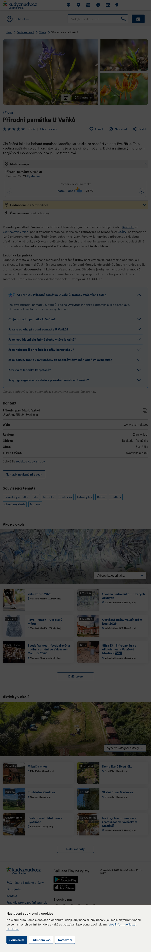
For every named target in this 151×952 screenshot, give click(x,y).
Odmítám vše (41, 940)
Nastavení (65, 940)
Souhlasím (16, 940)
